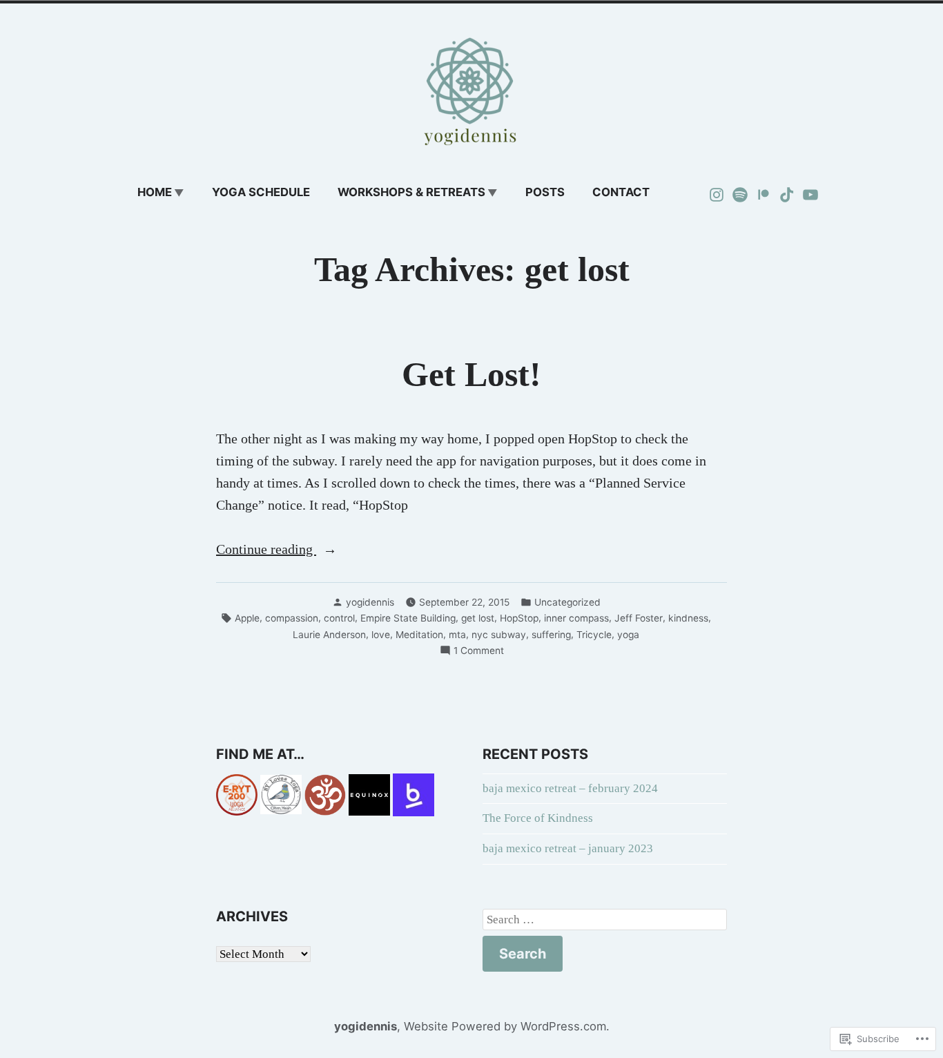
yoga (628, 634)
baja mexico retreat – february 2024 (570, 788)
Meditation (419, 634)
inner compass (576, 618)
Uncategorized (567, 602)
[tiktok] (787, 193)
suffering (551, 634)
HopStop (519, 618)
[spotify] (740, 193)
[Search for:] (605, 920)
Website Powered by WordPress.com (505, 1026)
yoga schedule (261, 192)
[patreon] (763, 193)
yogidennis (370, 602)
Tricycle (594, 634)
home (154, 192)
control (339, 618)
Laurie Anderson (329, 634)
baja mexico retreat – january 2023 (568, 848)
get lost (477, 618)
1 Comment (479, 651)
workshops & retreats (411, 192)
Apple (247, 618)
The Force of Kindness (538, 818)
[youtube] (809, 193)
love (380, 634)
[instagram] (718, 193)
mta (457, 634)
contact (621, 192)
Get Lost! (471, 375)
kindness (688, 618)
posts (545, 192)
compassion (291, 618)
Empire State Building (408, 618)
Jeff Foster (638, 618)
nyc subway (498, 634)
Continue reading (266, 550)
